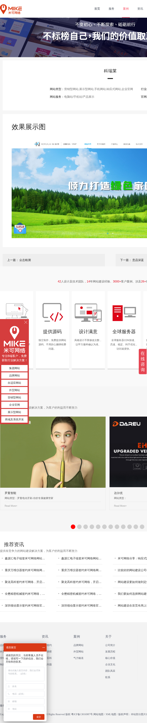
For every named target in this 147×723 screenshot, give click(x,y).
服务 (3, 636)
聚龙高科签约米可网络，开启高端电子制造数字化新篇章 (25, 581)
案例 (77, 636)
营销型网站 (14, 397)
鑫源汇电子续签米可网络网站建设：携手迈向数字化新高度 (25, 558)
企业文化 (110, 664)
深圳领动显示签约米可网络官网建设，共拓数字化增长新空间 (25, 605)
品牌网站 (14, 375)
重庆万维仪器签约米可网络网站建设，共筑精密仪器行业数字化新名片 (25, 570)
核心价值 (110, 658)
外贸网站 (14, 390)
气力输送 (79, 658)
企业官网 (14, 404)
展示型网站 (14, 412)
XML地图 (111, 714)
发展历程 (110, 651)
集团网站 (14, 368)
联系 (107, 677)
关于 (108, 636)
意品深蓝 (138, 260)
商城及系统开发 (14, 419)
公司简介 (110, 645)
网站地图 (98, 714)
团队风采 (110, 671)
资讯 (45, 636)
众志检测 (25, 260)
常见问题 (47, 664)
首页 (97, 8)
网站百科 (47, 658)
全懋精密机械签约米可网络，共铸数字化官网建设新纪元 (25, 593)
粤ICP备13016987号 (82, 714)
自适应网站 (14, 382)
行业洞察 (47, 651)
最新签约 (47, 645)
